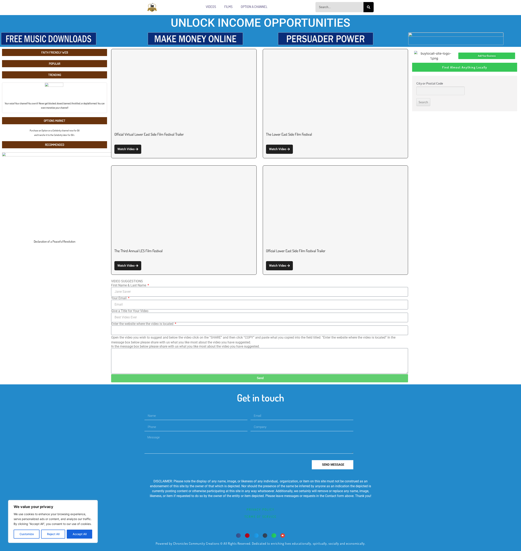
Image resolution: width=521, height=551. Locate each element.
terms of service (260, 517)
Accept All (79, 534)
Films (228, 6)
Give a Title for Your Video (129, 311)
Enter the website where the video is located (142, 324)
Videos (211, 6)
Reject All (53, 534)
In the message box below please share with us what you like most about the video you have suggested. (185, 346)
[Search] (368, 7)
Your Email (119, 298)
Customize (27, 534)
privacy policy (261, 509)
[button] (238, 535)
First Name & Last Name (129, 285)
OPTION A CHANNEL (254, 6)
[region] (53, 521)
